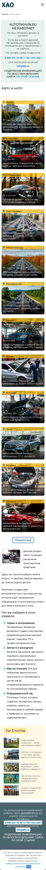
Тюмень (9, 102)
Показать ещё (23, 540)
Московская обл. (13, 284)
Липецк (9, 429)
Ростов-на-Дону (13, 175)
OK (29, 867)
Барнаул (9, 320)
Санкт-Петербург (13, 211)
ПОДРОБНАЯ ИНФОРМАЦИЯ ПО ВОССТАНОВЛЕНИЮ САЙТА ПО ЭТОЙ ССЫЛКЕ (23, 837)
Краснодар (10, 393)
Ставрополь (11, 139)
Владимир (10, 465)
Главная (5, 14)
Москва (9, 356)
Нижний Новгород (14, 247)
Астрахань (10, 501)
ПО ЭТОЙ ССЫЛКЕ (27, 76)
